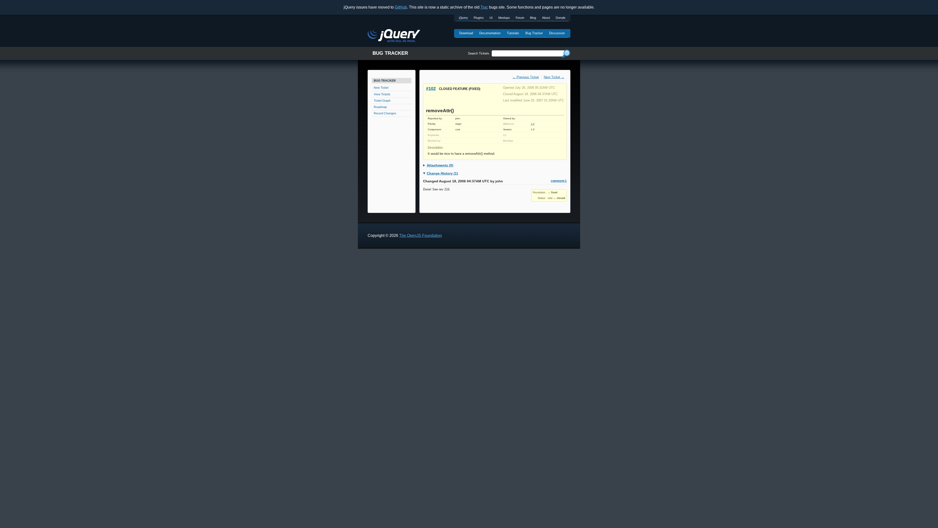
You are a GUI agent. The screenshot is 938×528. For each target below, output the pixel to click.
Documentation (490, 33)
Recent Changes (385, 113)
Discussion (557, 33)
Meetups (504, 18)
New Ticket (381, 87)
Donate (560, 18)
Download (466, 33)
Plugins (479, 18)
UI (491, 18)
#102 (431, 88)
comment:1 (559, 181)
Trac (484, 7)
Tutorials (513, 33)
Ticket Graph (382, 100)
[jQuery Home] (394, 36)
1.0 (532, 123)
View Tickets (382, 94)
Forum (520, 18)
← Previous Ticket (525, 77)
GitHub (401, 7)
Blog (533, 18)
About (546, 18)
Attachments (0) (440, 165)
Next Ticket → (554, 77)
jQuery (463, 18)
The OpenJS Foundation (420, 235)
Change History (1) (442, 173)
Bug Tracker (534, 33)
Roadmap (380, 107)
